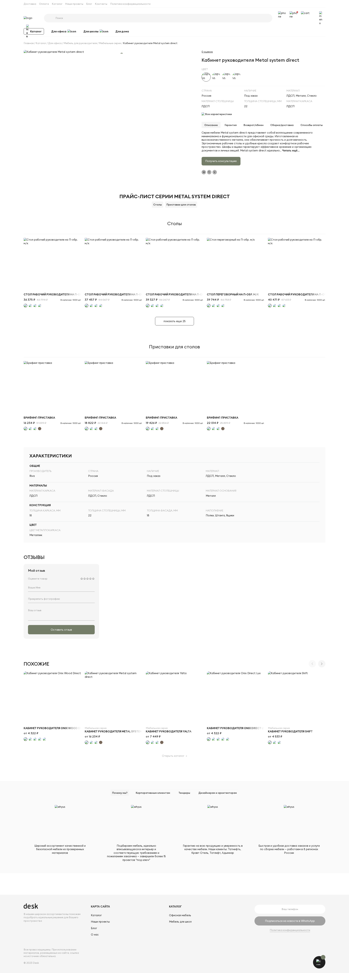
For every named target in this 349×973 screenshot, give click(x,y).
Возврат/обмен (254, 124)
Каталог (57, 3)
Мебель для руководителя (80, 43)
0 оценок (207, 51)
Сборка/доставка (282, 124)
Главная (29, 43)
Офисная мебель (180, 915)
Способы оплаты (311, 124)
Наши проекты (74, 3)
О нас (95, 934)
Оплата (44, 3)
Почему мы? (119, 792)
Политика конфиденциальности (130, 3)
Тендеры (184, 792)
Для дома (122, 31)
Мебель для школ (180, 921)
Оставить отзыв (61, 629)
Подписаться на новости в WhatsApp (290, 921)
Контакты (101, 3)
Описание (211, 124)
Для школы (91, 31)
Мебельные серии (110, 43)
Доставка (30, 3)
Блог (89, 3)
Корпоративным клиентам (153, 792)
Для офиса (58, 31)
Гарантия (231, 124)
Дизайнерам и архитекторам (217, 792)
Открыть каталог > (174, 756)
